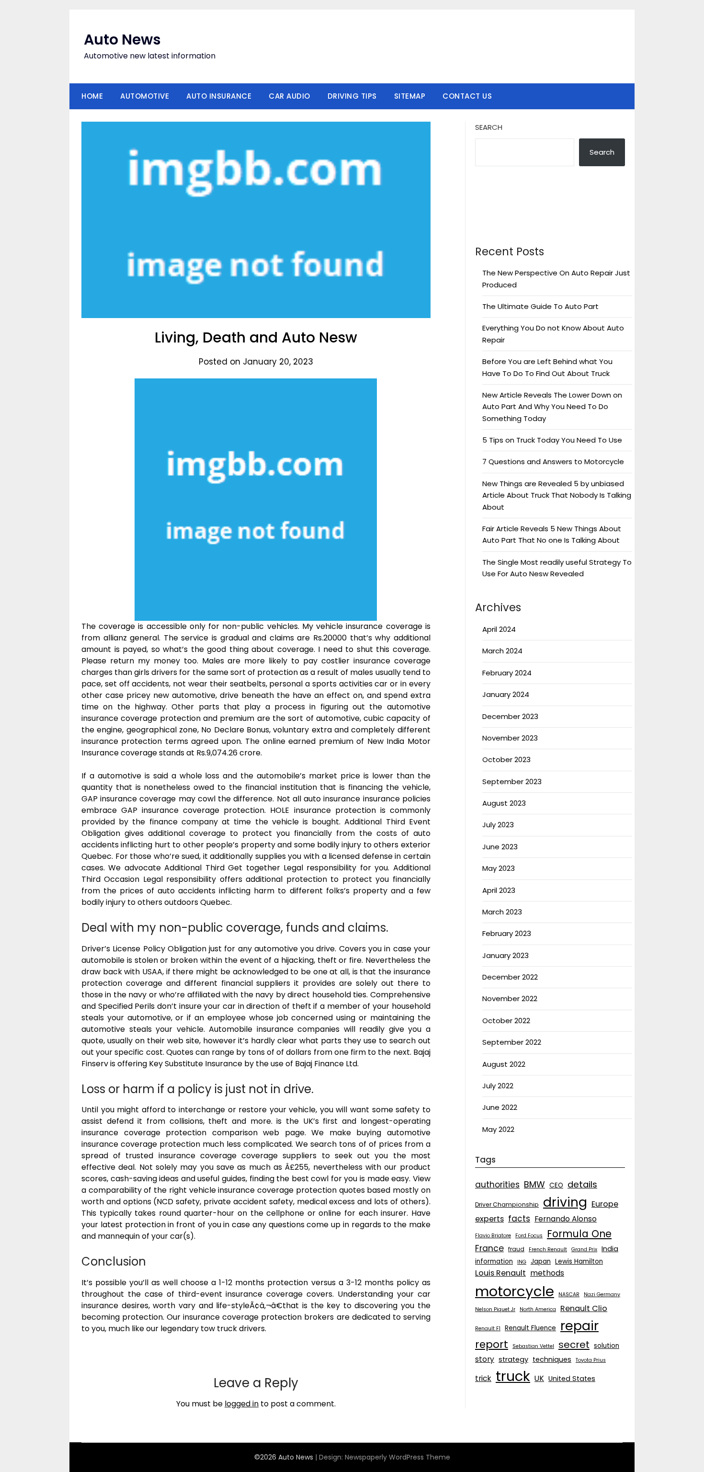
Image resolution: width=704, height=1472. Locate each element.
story (484, 1359)
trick (483, 1378)
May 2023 (498, 868)
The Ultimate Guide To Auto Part (540, 306)
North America (538, 1309)
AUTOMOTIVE (144, 96)
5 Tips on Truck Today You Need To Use (552, 440)
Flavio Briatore (493, 1235)
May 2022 (498, 1129)
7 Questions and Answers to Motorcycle (553, 461)
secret (574, 1344)
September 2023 (512, 781)
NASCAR (568, 1294)
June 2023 (500, 847)
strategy (513, 1359)
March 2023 (502, 912)
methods (547, 1273)
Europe (604, 1204)
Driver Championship (507, 1204)
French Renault (548, 1249)
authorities (497, 1184)
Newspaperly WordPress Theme (397, 1457)
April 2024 (499, 629)
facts (519, 1218)
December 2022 (510, 977)
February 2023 (506, 933)
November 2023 (510, 738)
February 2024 (507, 673)
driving (565, 1202)
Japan (541, 1261)
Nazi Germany (602, 1294)
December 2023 (510, 716)
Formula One (579, 1234)
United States (571, 1378)
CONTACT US (467, 96)
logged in (242, 1403)
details (582, 1184)
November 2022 (509, 998)
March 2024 (502, 651)
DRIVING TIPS (352, 96)
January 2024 (505, 694)
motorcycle (514, 1291)
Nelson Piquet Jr (495, 1309)
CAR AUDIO (289, 96)
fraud (516, 1249)
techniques (552, 1359)
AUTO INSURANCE (218, 96)
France (489, 1248)
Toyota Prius (591, 1360)
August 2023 (504, 803)
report (491, 1344)
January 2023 (505, 955)
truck (513, 1376)
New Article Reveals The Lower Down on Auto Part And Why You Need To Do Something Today (552, 406)
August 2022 (503, 1064)
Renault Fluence (530, 1328)
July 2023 (498, 825)
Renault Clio (583, 1308)
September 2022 (511, 1042)
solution (606, 1345)
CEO (556, 1185)
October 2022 (506, 1021)
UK (539, 1378)
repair (579, 1326)
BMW (534, 1184)
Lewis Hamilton (579, 1261)
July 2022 (497, 1086)
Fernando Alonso (565, 1219)
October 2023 (506, 759)
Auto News (122, 39)
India (610, 1249)
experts (489, 1218)
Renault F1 (487, 1328)
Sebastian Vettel (533, 1346)
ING (521, 1262)
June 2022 (499, 1107)
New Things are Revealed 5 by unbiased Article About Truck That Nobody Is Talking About (556, 495)
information (494, 1261)
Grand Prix (584, 1249)
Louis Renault (500, 1272)
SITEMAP (410, 96)
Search (488, 127)
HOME (92, 96)
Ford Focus (529, 1235)
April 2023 (498, 890)
